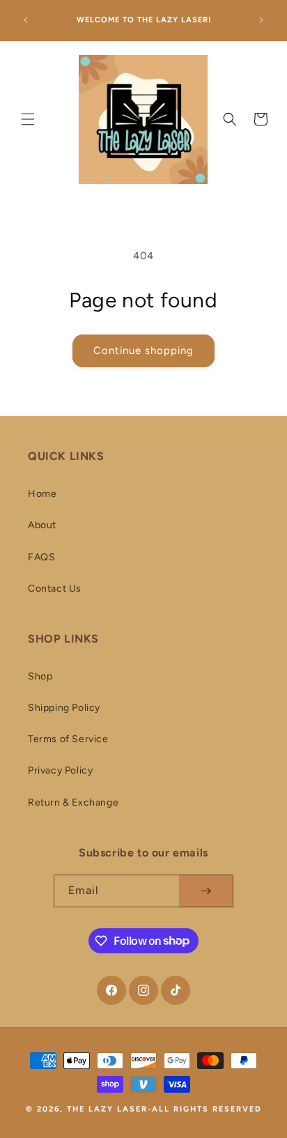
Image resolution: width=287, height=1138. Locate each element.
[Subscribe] (206, 891)
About (42, 525)
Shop (40, 676)
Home (42, 494)
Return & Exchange (73, 802)
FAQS (41, 557)
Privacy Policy (60, 770)
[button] (21, 119)
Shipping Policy (64, 708)
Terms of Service (68, 739)
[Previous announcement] (25, 20)
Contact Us (55, 588)
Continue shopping (143, 350)
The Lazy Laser (107, 1109)
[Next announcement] (261, 20)
